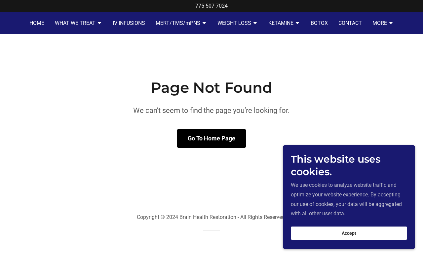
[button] (78, 23)
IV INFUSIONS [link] (129, 23)
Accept (349, 233)
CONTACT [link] (350, 23)
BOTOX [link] (319, 23)
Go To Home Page (211, 138)
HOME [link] (36, 23)
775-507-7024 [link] (211, 6)
